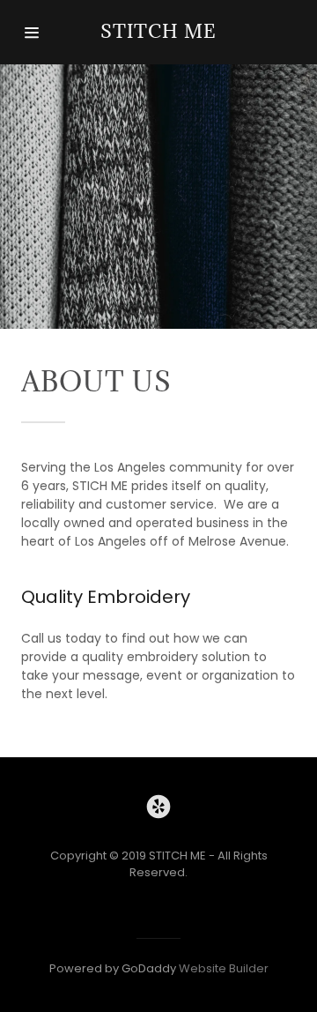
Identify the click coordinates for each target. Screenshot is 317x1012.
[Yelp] (158, 809)
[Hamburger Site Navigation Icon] (38, 32)
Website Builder (224, 968)
